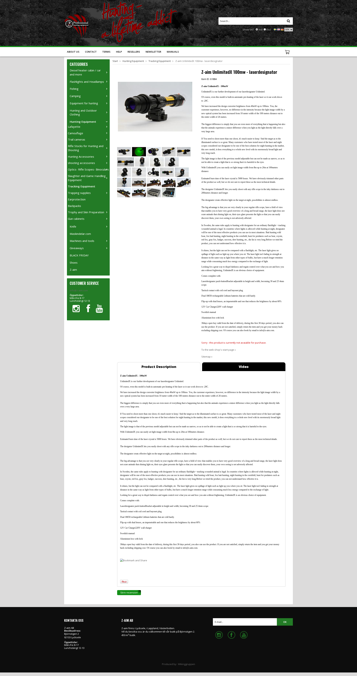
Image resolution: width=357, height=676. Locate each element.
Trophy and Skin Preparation (86, 212)
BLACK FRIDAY (79, 255)
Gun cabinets (76, 218)
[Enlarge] (155, 106)
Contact (91, 51)
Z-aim (73, 269)
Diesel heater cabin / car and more (85, 72)
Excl (269, 29)
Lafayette (74, 126)
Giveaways (77, 248)
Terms (106, 51)
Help (119, 51)
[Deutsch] (282, 29)
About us (73, 51)
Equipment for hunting (84, 103)
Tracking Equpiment (81, 186)
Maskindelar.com (80, 234)
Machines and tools (82, 241)
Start (115, 61)
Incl (260, 29)
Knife (73, 226)
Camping (75, 96)
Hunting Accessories (81, 156)
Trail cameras (76, 139)
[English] (278, 29)
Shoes (74, 262)
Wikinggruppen (186, 664)
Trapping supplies (79, 193)
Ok (285, 622)
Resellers (134, 51)
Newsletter (153, 51)
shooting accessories (81, 163)
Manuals (173, 51)
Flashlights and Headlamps (87, 81)
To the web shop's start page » (218, 349)
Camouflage (75, 133)
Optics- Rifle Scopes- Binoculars (88, 169)
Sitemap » (206, 356)
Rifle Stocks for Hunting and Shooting (85, 148)
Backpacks (74, 206)
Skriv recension (129, 592)
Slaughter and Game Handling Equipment (87, 178)
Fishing (74, 89)
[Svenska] (275, 29)
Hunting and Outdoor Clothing (83, 112)
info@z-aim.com (79, 290)
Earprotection (77, 199)
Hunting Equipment (83, 121)
